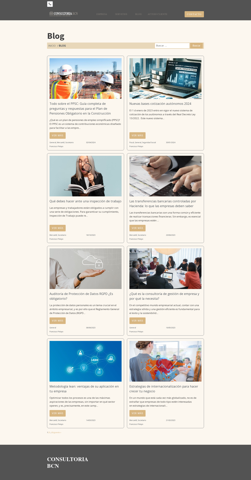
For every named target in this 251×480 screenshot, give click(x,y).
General (53, 142)
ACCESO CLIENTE (157, 14)
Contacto (194, 14)
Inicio (52, 45)
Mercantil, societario (65, 142)
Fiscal (131, 142)
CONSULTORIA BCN (68, 462)
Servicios (121, 14)
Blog (138, 14)
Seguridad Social (149, 142)
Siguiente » (56, 432)
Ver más (57, 135)
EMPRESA (101, 14)
